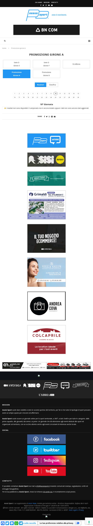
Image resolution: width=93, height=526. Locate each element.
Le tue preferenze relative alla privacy (56, 523)
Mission (46, 2)
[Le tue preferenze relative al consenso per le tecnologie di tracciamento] (89, 522)
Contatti (54, 2)
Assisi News (32, 503)
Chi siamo (38, 2)
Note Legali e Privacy (76, 510)
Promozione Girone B (46, 73)
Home (4, 48)
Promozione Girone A (17, 73)
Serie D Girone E (16, 64)
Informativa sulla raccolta (25, 523)
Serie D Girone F (46, 64)
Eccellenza (76, 64)
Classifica (52, 85)
